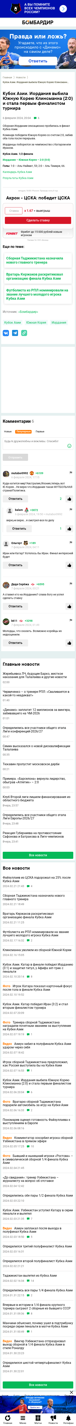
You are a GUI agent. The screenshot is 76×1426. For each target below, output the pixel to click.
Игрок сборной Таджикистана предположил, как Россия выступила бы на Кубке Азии (35, 1063)
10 (32, 1146)
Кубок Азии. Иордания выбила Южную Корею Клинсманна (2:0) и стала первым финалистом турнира (37, 1083)
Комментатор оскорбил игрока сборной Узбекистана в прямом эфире (38, 1139)
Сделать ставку (38, 220)
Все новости (38, 855)
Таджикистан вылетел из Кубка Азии (30, 1275)
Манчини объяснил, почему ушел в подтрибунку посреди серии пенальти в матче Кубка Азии (38, 1324)
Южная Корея (36, 322)
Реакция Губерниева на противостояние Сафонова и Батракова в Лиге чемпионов (33, 834)
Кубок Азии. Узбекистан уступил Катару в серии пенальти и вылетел (38, 1212)
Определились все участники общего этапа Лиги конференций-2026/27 (34, 729)
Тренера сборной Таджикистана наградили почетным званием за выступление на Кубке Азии (37, 1026)
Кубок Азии (12, 322)
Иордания (59, 322)
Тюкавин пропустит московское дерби (31, 764)
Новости (21, 77)
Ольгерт (16, 543)
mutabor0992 (19, 473)
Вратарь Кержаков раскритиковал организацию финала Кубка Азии (34, 276)
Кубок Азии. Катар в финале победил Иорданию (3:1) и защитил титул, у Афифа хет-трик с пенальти (38, 968)
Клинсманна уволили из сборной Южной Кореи (37, 950)
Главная (7, 77)
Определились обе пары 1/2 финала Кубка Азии (38, 1195)
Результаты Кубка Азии (18, 178)
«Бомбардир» (28, 312)
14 (32, 1280)
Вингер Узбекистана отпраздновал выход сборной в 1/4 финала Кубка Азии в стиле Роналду (34, 1344)
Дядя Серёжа (20, 584)
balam (19, 509)
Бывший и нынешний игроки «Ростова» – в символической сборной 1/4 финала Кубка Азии (38, 1159)
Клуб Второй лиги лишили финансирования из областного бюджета (36, 798)
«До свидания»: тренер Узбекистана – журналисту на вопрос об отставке (31, 1179)
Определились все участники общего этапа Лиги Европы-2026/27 (34, 816)
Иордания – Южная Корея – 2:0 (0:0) (26, 159)
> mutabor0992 (53, 514)
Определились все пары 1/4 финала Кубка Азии (38, 1290)
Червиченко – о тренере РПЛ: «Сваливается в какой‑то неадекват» (36, 693)
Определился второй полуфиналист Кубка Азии (37, 1261)
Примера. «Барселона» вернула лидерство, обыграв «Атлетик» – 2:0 (34, 780)
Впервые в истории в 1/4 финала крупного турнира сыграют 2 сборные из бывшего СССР (37, 1306)
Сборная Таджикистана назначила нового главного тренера (34, 260)
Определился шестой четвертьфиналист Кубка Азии (37, 1364)
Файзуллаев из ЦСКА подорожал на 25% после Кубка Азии (37, 879)
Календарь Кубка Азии (17, 171)
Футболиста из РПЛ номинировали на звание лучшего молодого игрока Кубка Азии (37, 294)
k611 (14, 620)
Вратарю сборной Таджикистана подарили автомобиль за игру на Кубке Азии (35, 1103)
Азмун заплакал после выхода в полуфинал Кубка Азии (32, 1230)
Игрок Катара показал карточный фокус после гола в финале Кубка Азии (37, 987)
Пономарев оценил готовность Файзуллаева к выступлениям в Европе (36, 1121)
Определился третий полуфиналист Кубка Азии (37, 1246)
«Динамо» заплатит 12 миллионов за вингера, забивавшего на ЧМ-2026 (36, 711)
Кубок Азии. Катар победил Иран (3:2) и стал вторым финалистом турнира (35, 1005)
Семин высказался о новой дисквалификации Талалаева (36, 747)
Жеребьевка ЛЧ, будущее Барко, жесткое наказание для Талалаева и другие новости (35, 675)
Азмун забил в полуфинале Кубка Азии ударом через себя (37, 1045)
